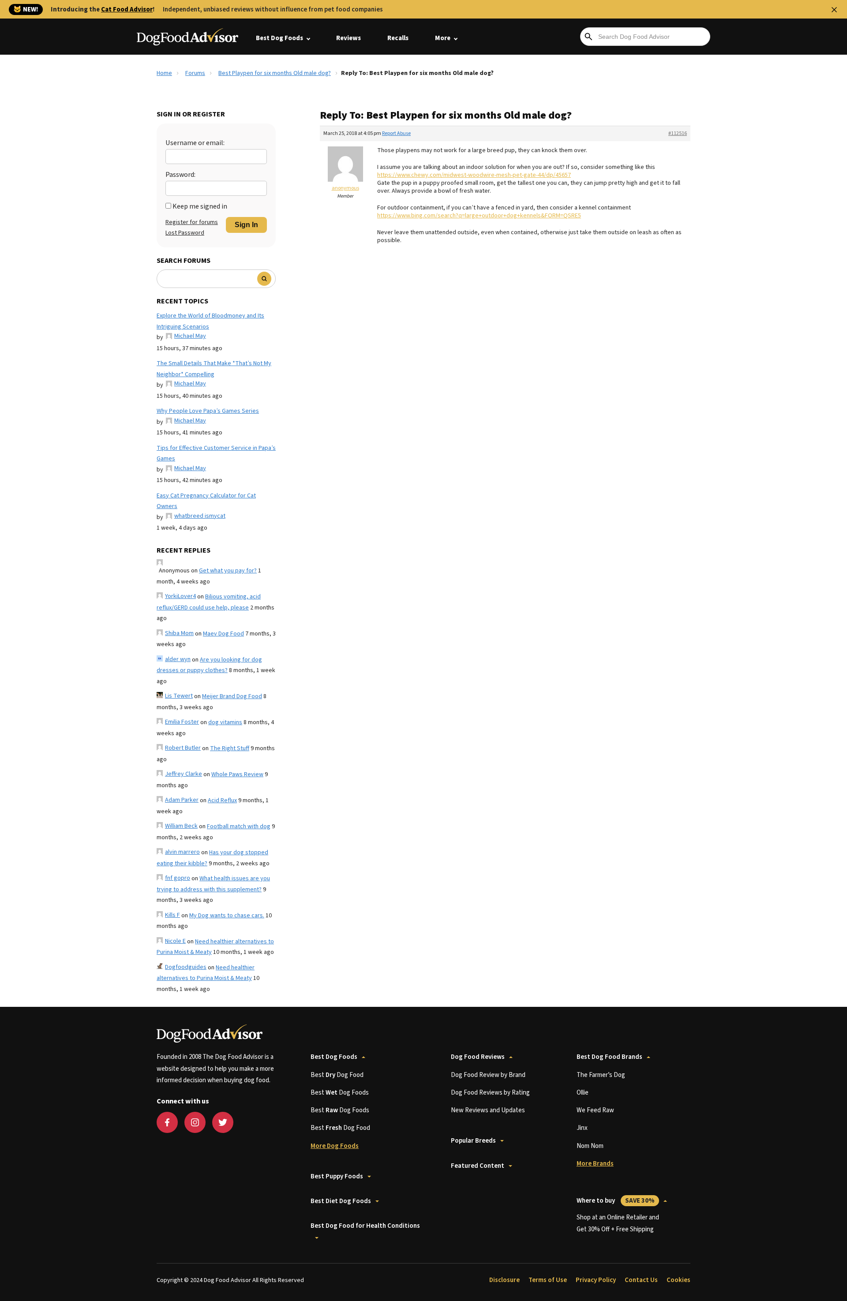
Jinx (582, 1128)
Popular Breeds (473, 1140)
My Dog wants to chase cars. (226, 915)
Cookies (678, 1280)
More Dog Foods (335, 1146)
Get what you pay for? (228, 570)
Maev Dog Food (223, 633)
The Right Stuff (229, 748)
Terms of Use (547, 1280)
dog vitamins (225, 722)
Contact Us (641, 1280)
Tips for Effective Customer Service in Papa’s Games (216, 454)
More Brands (595, 1163)
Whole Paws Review (237, 774)
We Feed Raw (595, 1110)
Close (834, 10)
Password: (180, 174)
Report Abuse (396, 133)
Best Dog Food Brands (609, 1057)
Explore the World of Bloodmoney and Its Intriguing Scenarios (210, 321)
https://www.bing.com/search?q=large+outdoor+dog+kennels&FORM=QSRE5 (479, 215)
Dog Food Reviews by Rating (490, 1092)
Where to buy (616, 1200)
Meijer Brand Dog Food (232, 696)
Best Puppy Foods (337, 1176)
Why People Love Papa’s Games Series (208, 411)
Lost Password (184, 232)
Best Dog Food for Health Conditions (365, 1225)
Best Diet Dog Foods (341, 1201)
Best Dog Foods (279, 38)
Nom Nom (590, 1146)
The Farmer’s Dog (601, 1075)
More (442, 38)
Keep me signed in (199, 206)
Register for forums (191, 222)
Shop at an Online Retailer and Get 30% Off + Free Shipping (618, 1223)
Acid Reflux (222, 800)
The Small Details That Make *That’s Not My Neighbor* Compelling (214, 369)
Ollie (582, 1092)
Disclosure (504, 1280)
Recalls (398, 38)
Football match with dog (238, 826)
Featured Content (477, 1165)
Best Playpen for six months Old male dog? (274, 73)
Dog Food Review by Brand (488, 1075)
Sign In (246, 224)
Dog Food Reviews (478, 1057)
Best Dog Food (337, 1075)
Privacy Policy (596, 1280)
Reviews (348, 38)
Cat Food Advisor (127, 9)
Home (164, 73)
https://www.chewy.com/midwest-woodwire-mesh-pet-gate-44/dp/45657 (474, 175)
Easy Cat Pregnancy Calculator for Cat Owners (206, 501)
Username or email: (195, 143)
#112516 (677, 133)
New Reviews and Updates (488, 1110)
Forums (195, 73)
